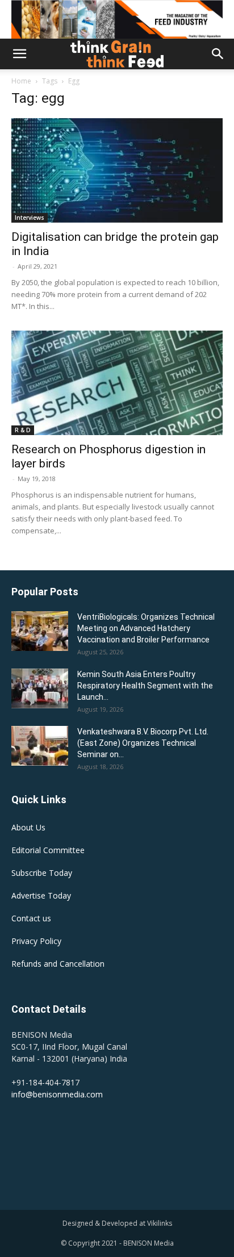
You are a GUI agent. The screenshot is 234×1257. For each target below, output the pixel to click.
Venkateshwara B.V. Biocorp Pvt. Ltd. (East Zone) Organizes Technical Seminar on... (142, 743)
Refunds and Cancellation (58, 963)
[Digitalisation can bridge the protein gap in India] (117, 170)
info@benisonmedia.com (57, 1094)
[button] (19, 54)
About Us (28, 827)
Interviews (29, 218)
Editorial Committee (48, 850)
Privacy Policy (36, 941)
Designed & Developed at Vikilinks (117, 1223)
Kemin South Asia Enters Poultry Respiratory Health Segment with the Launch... (145, 685)
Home (21, 81)
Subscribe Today (41, 872)
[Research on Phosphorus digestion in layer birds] (117, 383)
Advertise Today (41, 895)
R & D (23, 430)
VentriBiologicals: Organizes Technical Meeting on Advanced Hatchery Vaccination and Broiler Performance (146, 628)
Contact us (31, 918)
